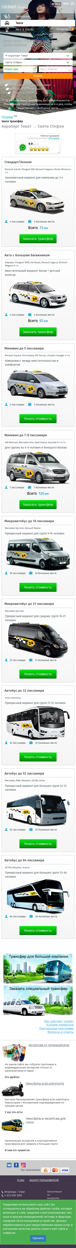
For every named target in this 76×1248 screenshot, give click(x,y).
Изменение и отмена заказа (26, 89)
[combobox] (38, 56)
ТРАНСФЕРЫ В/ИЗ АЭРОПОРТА (44, 1083)
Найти (38, 76)
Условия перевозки (60, 1025)
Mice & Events (24, 29)
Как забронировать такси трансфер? (29, 85)
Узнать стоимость (38, 419)
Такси (19, 23)
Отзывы (7, 117)
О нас (20, 1180)
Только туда (11, 69)
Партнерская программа (56, 1028)
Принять (38, 1238)
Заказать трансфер (38, 239)
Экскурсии (23, 16)
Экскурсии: (65, 29)
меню (66, 3)
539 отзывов (53, 138)
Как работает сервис (59, 1021)
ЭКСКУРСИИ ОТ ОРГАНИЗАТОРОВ (48, 1045)
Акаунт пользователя (44, 1180)
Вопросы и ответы (22, 92)
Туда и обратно (48, 69)
